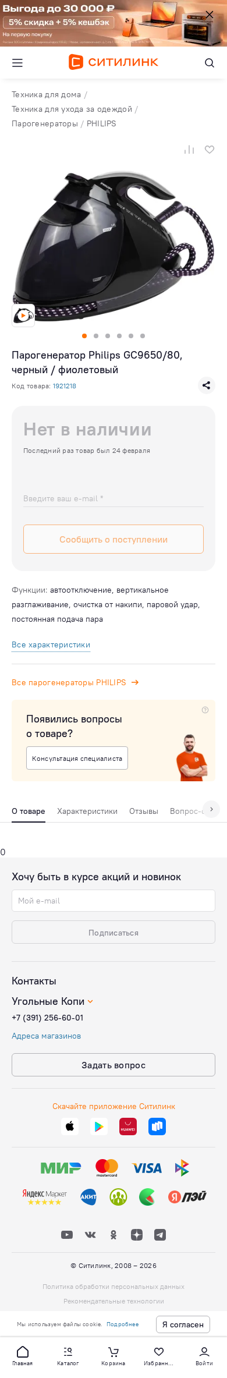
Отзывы (143, 811)
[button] (23, 1355)
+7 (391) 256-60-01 (47, 1017)
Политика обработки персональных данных (113, 1286)
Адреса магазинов (46, 1035)
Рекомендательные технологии (113, 1300)
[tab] (28, 814)
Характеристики (87, 811)
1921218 (64, 385)
